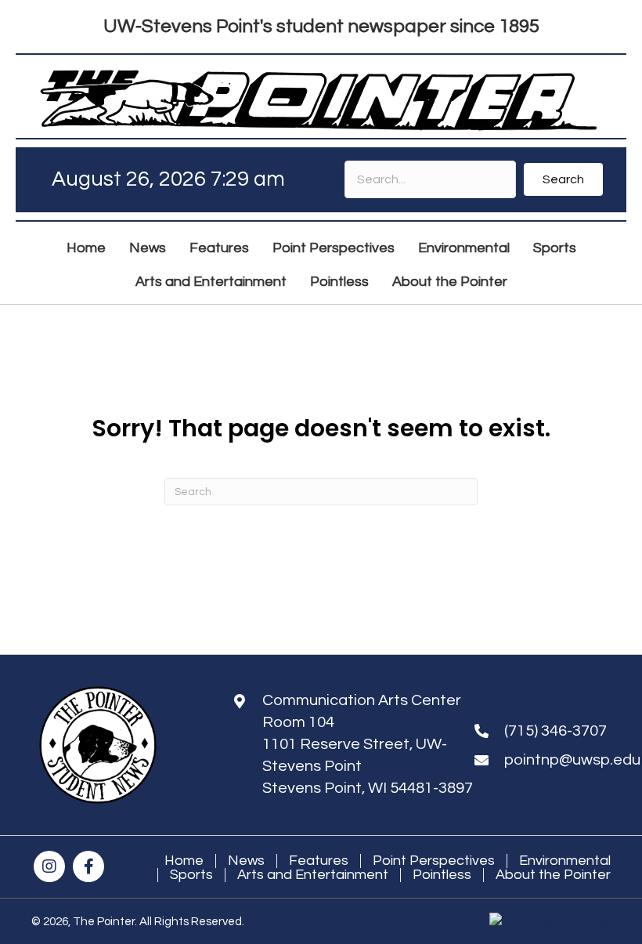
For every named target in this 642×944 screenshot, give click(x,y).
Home (184, 861)
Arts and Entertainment (312, 875)
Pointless (442, 875)
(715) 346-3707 (555, 731)
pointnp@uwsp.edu (572, 760)
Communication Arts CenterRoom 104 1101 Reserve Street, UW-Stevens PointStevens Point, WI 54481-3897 (367, 744)
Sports (191, 875)
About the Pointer (553, 875)
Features (318, 861)
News (246, 861)
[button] (563, 179)
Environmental (565, 861)
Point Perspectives (434, 861)
